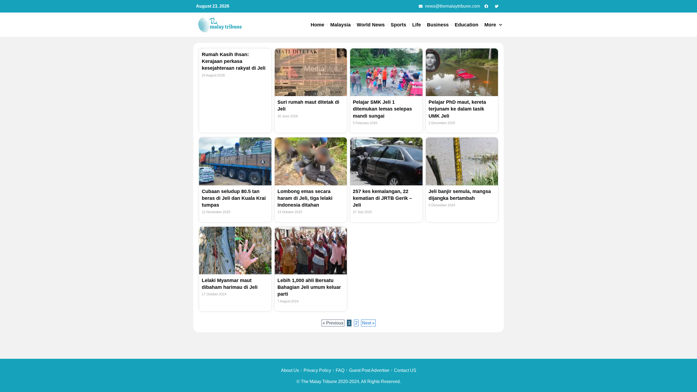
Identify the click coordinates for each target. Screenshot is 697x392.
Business (438, 24)
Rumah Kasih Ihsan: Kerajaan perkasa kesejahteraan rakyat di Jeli (233, 61)
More (490, 24)
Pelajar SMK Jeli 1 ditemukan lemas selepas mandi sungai (382, 108)
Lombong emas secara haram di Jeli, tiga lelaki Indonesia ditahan (304, 198)
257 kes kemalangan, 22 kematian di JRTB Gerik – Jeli (382, 198)
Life (416, 24)
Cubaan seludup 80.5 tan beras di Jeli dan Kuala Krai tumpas (234, 198)
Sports (398, 24)
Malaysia (340, 24)
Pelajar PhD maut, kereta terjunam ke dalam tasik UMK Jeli (457, 108)
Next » (368, 323)
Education (466, 24)
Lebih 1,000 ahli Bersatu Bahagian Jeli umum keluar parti (309, 287)
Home (317, 24)
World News (371, 24)
